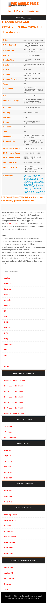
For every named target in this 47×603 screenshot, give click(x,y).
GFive (6, 317)
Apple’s (7, 278)
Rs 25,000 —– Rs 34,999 (13, 391)
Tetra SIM (8, 461)
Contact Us (18, 598)
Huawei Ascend (10, 537)
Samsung (7, 289)
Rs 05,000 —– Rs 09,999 (13, 408)
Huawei (7, 295)
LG (5, 311)
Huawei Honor (9, 542)
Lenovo (7, 306)
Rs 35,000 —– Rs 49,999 (13, 386)
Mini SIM (7, 467)
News (6, 366)
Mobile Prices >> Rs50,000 (14, 380)
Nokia (6, 322)
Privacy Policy (35, 598)
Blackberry (8, 284)
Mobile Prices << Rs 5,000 (14, 413)
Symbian (7, 584)
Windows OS (9, 578)
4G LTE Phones (10, 437)
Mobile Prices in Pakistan (23, 4)
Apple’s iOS (8, 573)
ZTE (6, 361)
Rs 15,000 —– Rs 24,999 (13, 397)
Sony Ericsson (9, 344)
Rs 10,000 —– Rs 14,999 (13, 402)
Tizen (6, 590)
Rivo (6, 350)
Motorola (7, 328)
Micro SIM (8, 472)
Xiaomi (6, 355)
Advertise (26, 598)
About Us (10, 598)
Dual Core (8, 491)
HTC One (7, 526)
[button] (27, 18)
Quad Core (8, 496)
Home (39, 596)
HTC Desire (8, 531)
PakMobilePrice (15, 224)
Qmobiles (7, 300)
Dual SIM (7, 450)
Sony (6, 339)
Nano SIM (8, 478)
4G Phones (8, 432)
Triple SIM (8, 456)
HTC (6, 333)
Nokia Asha (8, 548)
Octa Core (8, 502)
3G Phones (8, 426)
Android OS (8, 567)
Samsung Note (10, 520)
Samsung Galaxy (10, 515)
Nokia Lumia (8, 553)
